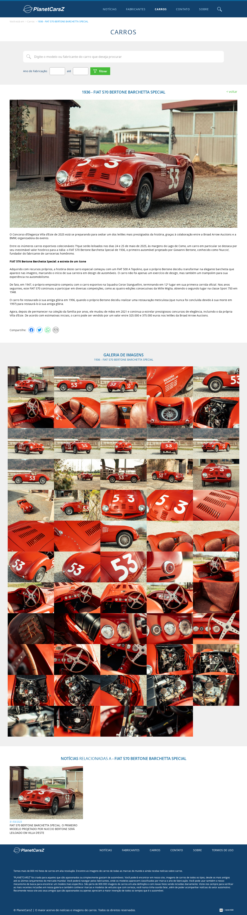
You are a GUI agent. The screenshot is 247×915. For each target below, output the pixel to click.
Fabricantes (136, 9)
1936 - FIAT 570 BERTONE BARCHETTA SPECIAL (63, 21)
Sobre (204, 9)
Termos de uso (222, 850)
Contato (183, 9)
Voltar (233, 91)
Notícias (110, 9)
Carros (161, 9)
